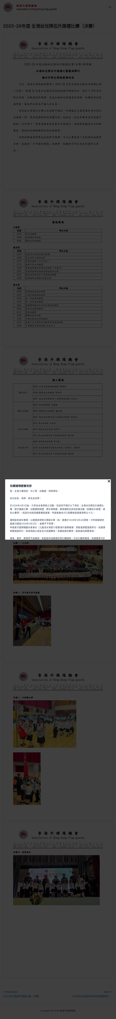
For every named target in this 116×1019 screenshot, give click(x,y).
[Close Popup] (109, 481)
